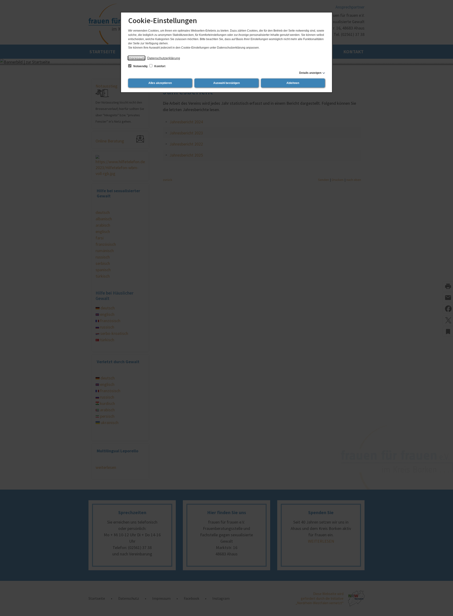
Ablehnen (292, 83)
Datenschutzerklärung (163, 58)
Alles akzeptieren (160, 83)
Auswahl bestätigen (226, 83)
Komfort (159, 66)
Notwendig (140, 66)
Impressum (136, 58)
